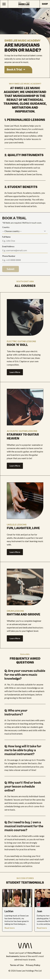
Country (5, 227)
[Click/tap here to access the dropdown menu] (4, 4)
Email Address (8, 246)
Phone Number (8, 256)
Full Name (6, 237)
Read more (10, 928)
